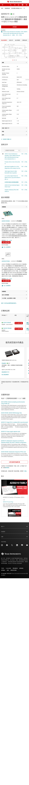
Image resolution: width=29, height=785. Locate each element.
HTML (20, 35)
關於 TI (2, 526)
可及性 (2, 568)
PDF (17, 35)
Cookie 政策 (8, 568)
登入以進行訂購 (6, 242)
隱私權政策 (15, 568)
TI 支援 (24, 471)
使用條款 (7, 467)
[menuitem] (11, 4)
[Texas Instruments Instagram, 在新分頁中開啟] (2, 545)
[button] (3, 4)
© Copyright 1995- (6, 573)
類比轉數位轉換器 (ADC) (16, 8)
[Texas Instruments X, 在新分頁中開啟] (12, 545)
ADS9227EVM (6, 261)
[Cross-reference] (15, 4)
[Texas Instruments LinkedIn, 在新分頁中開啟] (17, 545)
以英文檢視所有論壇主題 (14, 462)
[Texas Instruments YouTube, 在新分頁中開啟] (27, 545)
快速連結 (3, 531)
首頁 (2, 8)
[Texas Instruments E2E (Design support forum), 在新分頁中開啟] (22, 545)
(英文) (13, 35)
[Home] (14, 2)
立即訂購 (14, 26)
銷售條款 (21, 568)
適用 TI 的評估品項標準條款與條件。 (9, 303)
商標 (8, 570)
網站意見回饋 (13, 570)
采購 (2, 536)
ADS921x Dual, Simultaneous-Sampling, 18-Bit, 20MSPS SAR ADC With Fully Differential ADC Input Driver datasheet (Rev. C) (15, 33)
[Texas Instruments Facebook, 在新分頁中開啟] (7, 545)
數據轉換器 (7, 8)
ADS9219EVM (6, 221)
